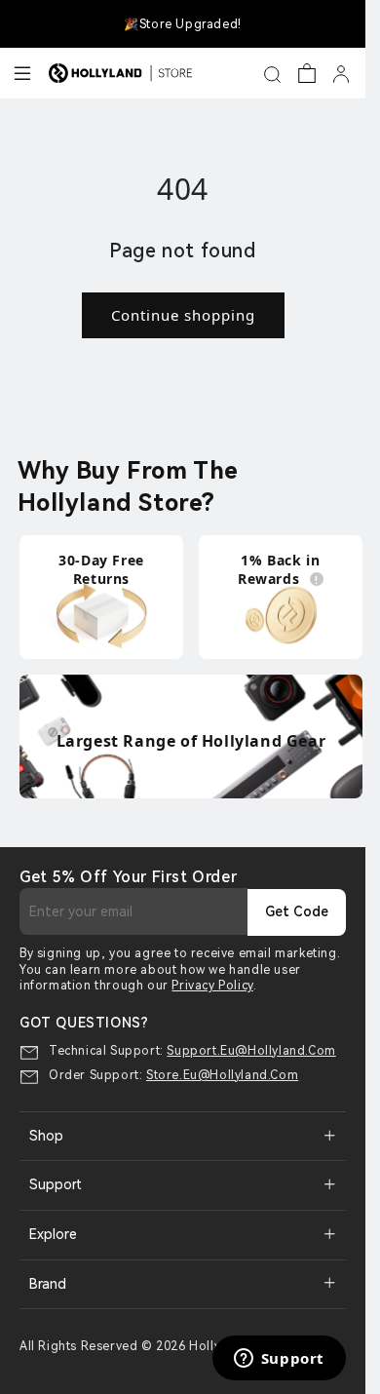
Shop (46, 1135)
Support (55, 1184)
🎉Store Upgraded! (183, 24)
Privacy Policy (211, 985)
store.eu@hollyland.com (222, 1075)
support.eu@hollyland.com (251, 1051)
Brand (47, 1284)
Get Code (296, 911)
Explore (53, 1234)
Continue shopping (183, 315)
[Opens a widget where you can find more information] (278, 1360)
